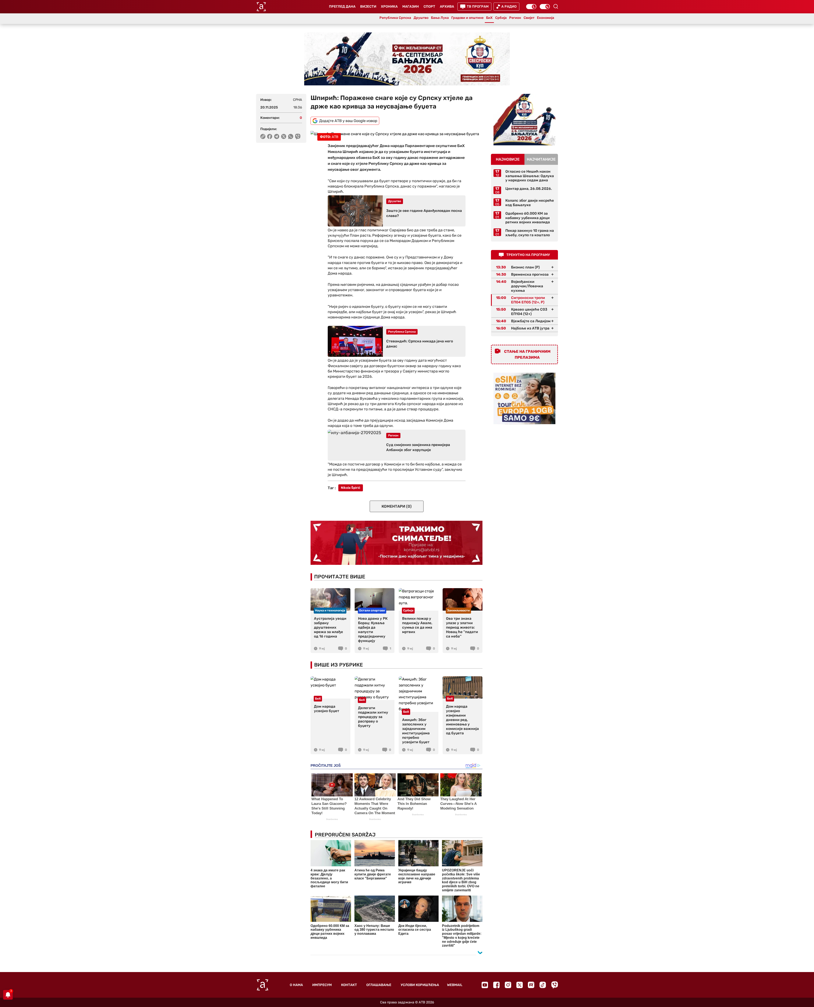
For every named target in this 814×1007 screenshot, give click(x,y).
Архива (447, 6)
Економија (545, 18)
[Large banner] (407, 58)
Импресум (322, 985)
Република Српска (395, 18)
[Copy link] (262, 136)
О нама (296, 985)
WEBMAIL (454, 985)
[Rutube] (531, 985)
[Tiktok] (542, 985)
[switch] (531, 6)
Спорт (429, 6)
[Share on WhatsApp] (290, 136)
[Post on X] (283, 136)
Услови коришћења (420, 985)
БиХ (489, 18)
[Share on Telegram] (276, 136)
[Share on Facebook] (269, 136)
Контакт (349, 985)
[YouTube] (485, 985)
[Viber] (554, 985)
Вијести (368, 6)
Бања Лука (440, 18)
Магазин (410, 6)
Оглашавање (378, 985)
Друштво (421, 18)
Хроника (389, 6)
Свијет (529, 18)
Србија (501, 18)
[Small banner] (524, 119)
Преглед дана (342, 6)
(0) (397, 506)
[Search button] (555, 6)
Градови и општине (467, 18)
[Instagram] (508, 985)
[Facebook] (496, 985)
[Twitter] (519, 985)
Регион (515, 18)
